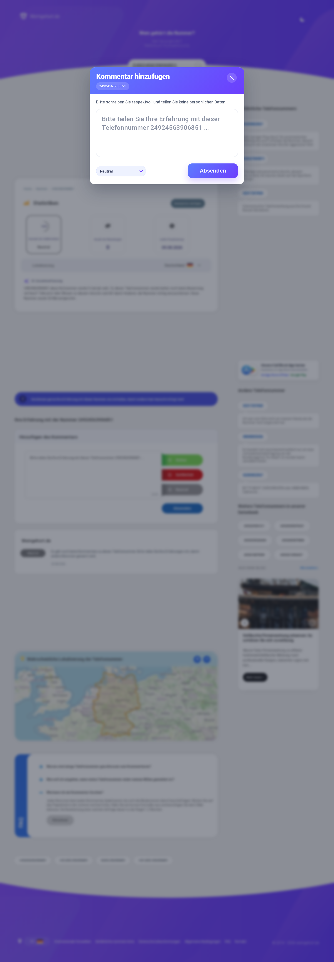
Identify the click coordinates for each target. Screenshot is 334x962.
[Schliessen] (232, 78)
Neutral (106, 171)
